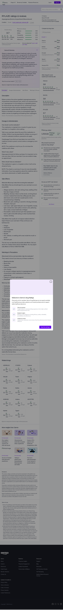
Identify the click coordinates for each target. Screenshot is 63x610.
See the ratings (45, 327)
